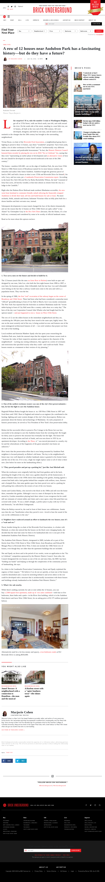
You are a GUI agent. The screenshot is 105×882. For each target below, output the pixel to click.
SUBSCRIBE (96, 24)
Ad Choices (63, 871)
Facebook (8, 6)
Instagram (15, 6)
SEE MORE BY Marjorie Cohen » (13, 730)
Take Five (7, 44)
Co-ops (5, 829)
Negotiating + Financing (10, 831)
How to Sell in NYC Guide (51, 827)
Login (72, 871)
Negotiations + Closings (51, 822)
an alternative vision (54, 156)
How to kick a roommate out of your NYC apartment (91, 87)
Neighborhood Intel (9, 686)
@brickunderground (45, 785)
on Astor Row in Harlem (37, 280)
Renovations (88, 825)
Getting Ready (48, 825)
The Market (6, 820)
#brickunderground (59, 785)
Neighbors (67, 820)
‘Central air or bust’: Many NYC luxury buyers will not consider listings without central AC (92, 76)
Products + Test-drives (70, 827)
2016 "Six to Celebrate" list (48, 153)
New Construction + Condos (11, 825)
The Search (26, 827)
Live (27, 20)
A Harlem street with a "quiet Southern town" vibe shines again (34, 692)
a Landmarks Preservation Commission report (41, 177)
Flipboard (20, 6)
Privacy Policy (39, 871)
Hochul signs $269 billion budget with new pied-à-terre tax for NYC (91, 123)
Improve (36, 20)
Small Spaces (88, 820)
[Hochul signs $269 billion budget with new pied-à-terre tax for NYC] (78, 124)
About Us (92, 20)
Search (99, 31)
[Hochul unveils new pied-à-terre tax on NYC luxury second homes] (88, 154)
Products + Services (90, 829)
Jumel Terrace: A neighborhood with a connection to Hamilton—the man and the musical (11, 693)
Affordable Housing (9, 827)
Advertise (66, 20)
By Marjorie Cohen (15, 59)
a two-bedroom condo (48, 652)
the (32, 212)
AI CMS (97, 871)
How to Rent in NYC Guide (30, 829)
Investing (5, 822)
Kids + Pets (67, 822)
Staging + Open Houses (50, 820)
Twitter (11, 6)
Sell (20, 20)
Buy (5, 20)
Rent (12, 20)
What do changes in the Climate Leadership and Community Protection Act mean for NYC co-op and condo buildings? (87, 109)
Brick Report (80, 20)
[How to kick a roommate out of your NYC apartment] (78, 88)
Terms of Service (51, 871)
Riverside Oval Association (33, 142)
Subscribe (76, 850)
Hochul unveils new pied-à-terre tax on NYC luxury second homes (87, 159)
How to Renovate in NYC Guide (93, 831)
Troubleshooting (69, 829)
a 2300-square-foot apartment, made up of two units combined (28, 593)
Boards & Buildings (51, 20)
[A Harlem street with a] (35, 677)
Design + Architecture (91, 827)
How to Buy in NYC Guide (10, 833)
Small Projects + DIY (90, 822)
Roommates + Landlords (30, 822)
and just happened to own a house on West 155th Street (35, 313)
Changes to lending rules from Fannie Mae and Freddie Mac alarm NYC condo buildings (92, 135)
